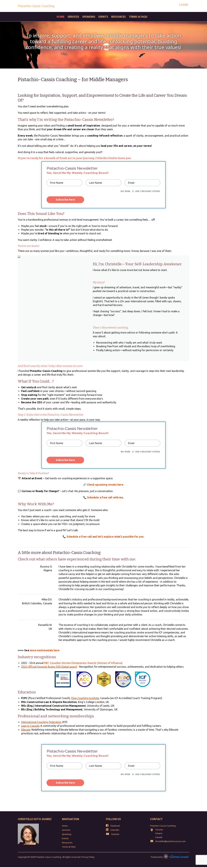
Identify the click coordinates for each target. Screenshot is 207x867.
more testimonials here (45, 650)
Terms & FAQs (138, 16)
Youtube (115, 834)
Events (103, 16)
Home (60, 16)
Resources (118, 16)
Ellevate (25, 729)
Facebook (115, 825)
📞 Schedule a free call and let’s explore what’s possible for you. (103, 536)
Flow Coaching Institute (85, 698)
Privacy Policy (88, 857)
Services (73, 16)
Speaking (88, 16)
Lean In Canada (30, 725)
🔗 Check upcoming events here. (103, 484)
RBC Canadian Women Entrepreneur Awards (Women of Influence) (83, 662)
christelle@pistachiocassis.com (170, 841)
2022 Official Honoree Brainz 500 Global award (49, 666)
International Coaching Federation (41, 722)
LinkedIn (114, 829)
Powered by (157, 857)
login (183, 4)
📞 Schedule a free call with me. (103, 497)
